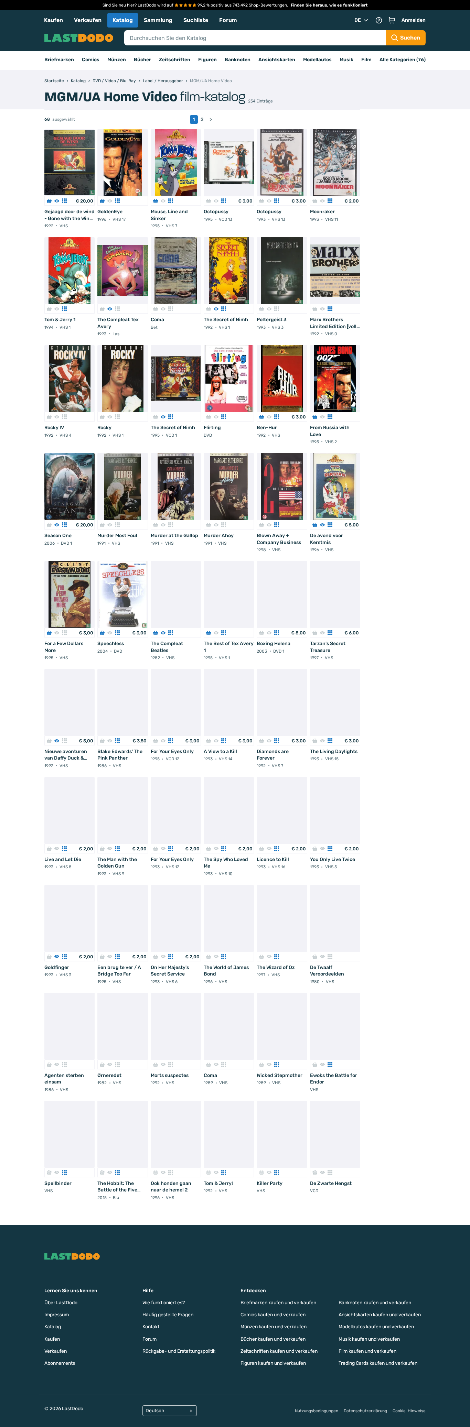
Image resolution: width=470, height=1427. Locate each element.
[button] (392, 20)
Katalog (123, 20)
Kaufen (53, 20)
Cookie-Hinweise (409, 1410)
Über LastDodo (60, 1303)
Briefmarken (59, 60)
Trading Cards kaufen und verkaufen (378, 1363)
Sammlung (158, 20)
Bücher (142, 60)
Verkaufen (88, 20)
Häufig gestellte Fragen (167, 1315)
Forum (228, 20)
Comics (90, 60)
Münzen (116, 60)
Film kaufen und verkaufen (367, 1351)
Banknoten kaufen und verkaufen (375, 1303)
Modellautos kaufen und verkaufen (376, 1327)
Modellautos (317, 60)
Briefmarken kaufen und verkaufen (278, 1303)
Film (366, 60)
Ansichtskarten (276, 60)
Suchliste (195, 20)
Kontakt (150, 1327)
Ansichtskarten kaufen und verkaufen (380, 1315)
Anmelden (414, 20)
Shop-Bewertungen (268, 5)
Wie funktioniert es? (163, 1303)
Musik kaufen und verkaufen (369, 1339)
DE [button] (357, 20)
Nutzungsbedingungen (316, 1410)
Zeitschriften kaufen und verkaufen (279, 1351)
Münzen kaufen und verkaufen (274, 1327)
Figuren (207, 60)
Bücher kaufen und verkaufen (273, 1339)
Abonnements (59, 1363)
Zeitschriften (174, 60)
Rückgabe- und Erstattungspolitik (178, 1351)
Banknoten (237, 60)
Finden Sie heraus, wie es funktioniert (329, 5)
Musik (346, 60)
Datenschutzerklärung (365, 1410)
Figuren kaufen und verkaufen (273, 1363)
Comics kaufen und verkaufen (273, 1315)
